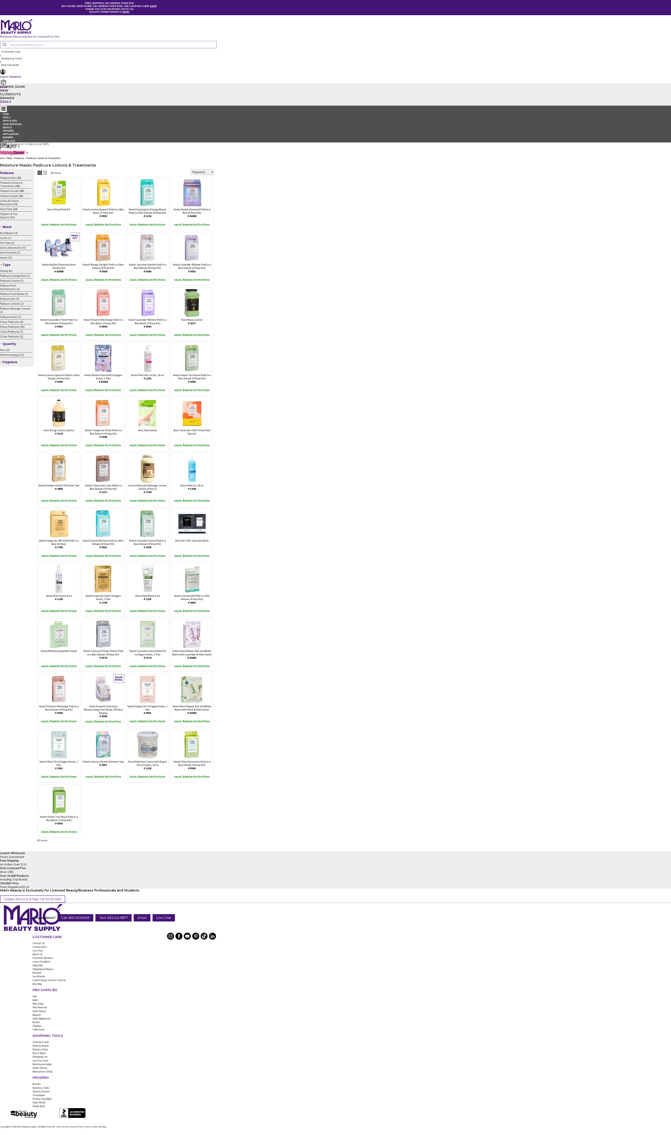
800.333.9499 (10, 65)
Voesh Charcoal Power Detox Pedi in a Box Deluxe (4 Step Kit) (103, 654)
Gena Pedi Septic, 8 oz (59, 597)
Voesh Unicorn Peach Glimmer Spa (103, 763)
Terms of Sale (91, 1126)
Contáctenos (40, 947)
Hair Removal (40, 1007)
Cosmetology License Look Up (49, 980)
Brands (7, 98)
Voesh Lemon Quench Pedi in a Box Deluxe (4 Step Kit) (59, 378)
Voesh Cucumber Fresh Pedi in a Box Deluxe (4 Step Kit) (59, 323)
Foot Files (6, 209)
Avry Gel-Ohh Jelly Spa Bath (192, 540)
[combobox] (108, 44)
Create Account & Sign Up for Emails (32, 899)
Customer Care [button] (10, 51)
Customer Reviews (43, 958)
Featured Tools (41, 1042)
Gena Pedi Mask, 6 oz (147, 597)
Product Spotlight (42, 1098)
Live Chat (163, 918)
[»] (8, 148)
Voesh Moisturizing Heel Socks (59, 651)
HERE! (125, 11)
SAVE (153, 6)
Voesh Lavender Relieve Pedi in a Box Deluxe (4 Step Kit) (192, 268)
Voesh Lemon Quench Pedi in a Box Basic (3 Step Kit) (103, 213)
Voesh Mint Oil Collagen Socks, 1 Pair (58, 765)
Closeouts (10, 94)
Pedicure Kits (8, 177)
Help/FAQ (38, 965)
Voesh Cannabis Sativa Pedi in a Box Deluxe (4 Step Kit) (147, 544)
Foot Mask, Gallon (192, 321)
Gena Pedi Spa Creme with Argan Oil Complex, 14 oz (147, 765)
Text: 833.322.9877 (113, 918)
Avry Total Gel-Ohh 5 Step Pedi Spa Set (192, 431)
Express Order (40, 1049)
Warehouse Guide (42, 1064)
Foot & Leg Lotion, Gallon (59, 431)
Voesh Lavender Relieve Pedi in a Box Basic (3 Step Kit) (147, 323)
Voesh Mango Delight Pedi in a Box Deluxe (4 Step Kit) (103, 268)
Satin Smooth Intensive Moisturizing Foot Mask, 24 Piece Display (103, 711)
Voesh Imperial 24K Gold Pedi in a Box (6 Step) (59, 544)
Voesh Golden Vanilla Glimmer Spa (58, 487)
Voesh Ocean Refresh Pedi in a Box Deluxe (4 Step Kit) (103, 544)
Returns (37, 972)
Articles (37, 1084)
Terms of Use (62, 1126)
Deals (5, 102)
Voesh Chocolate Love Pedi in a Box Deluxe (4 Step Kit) (103, 489)
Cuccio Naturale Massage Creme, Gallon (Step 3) (147, 489)
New (4, 91)
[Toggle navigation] (3, 109)
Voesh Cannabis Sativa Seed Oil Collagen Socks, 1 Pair (147, 654)
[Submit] (4, 45)
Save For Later (40, 1060)
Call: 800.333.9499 (75, 918)
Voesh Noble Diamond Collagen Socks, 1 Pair (103, 378)
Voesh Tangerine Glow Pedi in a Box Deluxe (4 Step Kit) (103, 433)
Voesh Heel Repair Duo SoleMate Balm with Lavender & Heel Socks (192, 654)
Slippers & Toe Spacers (8, 215)
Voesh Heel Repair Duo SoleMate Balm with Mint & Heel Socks (191, 709)
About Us (38, 954)
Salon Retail (39, 1102)
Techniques (39, 1095)
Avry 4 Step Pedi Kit (58, 209)
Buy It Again (39, 1053)
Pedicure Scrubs (9, 191)
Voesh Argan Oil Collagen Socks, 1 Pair (147, 709)
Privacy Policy (76, 1126)
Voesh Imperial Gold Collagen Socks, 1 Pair (103, 599)
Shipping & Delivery (43, 969)
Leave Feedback (41, 961)
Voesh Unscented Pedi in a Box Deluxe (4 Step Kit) (192, 599)
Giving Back (39, 1106)
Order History (40, 1068)
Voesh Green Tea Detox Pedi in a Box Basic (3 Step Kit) (59, 820)
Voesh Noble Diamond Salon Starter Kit (59, 268)
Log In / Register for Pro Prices (59, 224)
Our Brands (39, 976)
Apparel (37, 1014)
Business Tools (41, 1087)
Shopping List (40, 1056)
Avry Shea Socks (147, 430)
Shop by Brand (40, 1045)
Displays (9, 140)
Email (142, 918)
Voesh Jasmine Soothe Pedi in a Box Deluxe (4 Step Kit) (147, 268)
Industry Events (41, 1091)
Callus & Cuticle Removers (9, 202)
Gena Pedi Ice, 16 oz (192, 487)
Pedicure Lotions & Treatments (11, 184)
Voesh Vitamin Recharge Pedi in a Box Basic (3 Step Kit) (103, 323)
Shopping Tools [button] (11, 58)
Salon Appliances (42, 1018)
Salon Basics (39, 1011)
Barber (36, 1022)
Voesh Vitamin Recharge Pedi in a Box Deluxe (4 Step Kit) (59, 709)
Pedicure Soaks (9, 196)
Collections (39, 1029)
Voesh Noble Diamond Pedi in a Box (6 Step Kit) (192, 213)
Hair (35, 996)
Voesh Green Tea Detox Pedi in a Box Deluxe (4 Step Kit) (192, 378)
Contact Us (39, 943)
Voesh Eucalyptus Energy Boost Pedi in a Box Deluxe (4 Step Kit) (147, 213)
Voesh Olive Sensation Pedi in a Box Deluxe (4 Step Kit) (192, 765)
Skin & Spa (38, 1003)
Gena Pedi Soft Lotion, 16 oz (147, 376)
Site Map (37, 984)
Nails (35, 1000)
